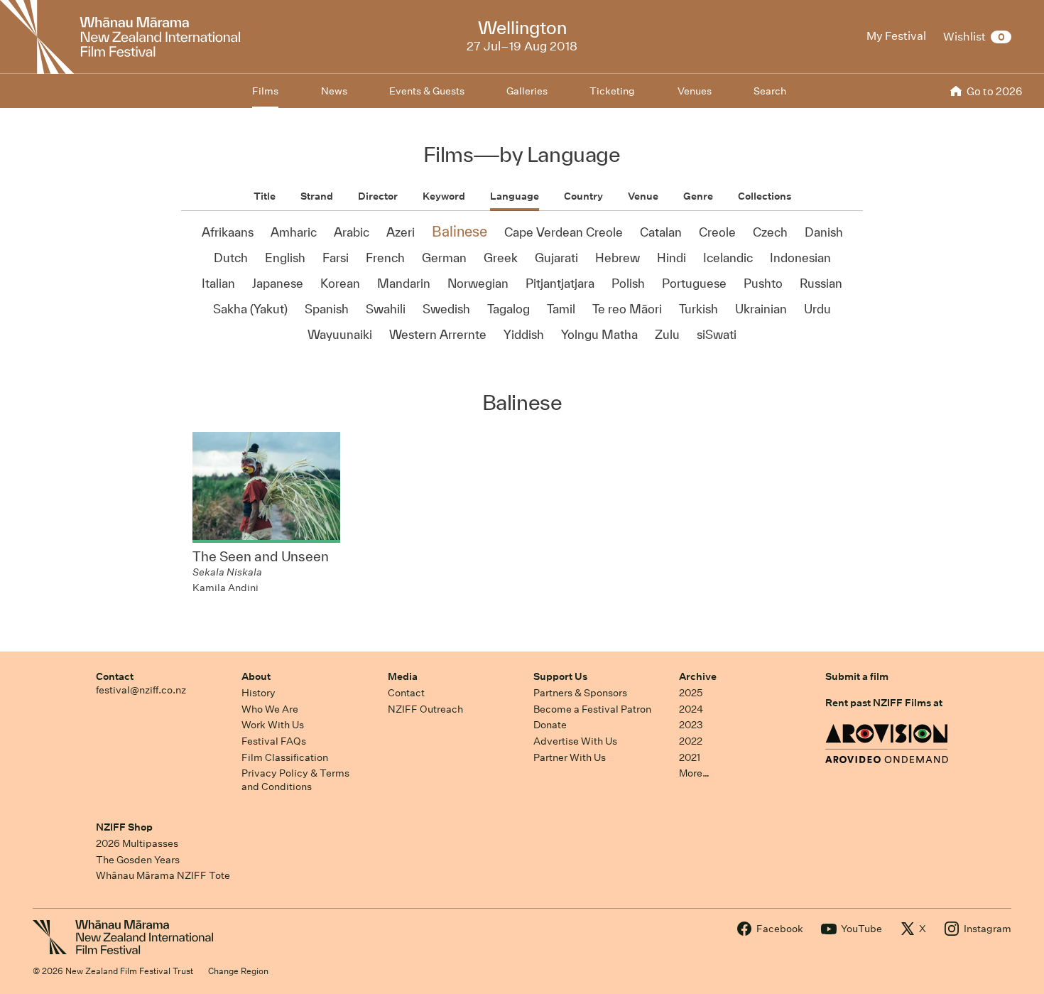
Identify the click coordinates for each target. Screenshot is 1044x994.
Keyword (444, 196)
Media (403, 676)
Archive (698, 676)
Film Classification (284, 757)
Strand (316, 196)
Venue (643, 196)
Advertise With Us (575, 741)
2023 (691, 724)
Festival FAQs (273, 741)
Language (514, 196)
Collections (764, 196)
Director (378, 196)
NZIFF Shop (124, 827)
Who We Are (269, 709)
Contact (115, 676)
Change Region (238, 971)
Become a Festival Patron (592, 709)
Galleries (527, 91)
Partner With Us (569, 757)
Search (770, 91)
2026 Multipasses (137, 843)
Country (583, 196)
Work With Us (272, 724)
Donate (550, 724)
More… (694, 773)
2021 (689, 757)
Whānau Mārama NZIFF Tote (163, 875)
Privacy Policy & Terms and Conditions (295, 780)
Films (265, 91)
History (258, 692)
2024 (691, 709)
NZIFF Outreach (425, 709)
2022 (690, 741)
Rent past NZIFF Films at (883, 702)
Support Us (560, 676)
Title (265, 196)
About (256, 676)
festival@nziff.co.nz (141, 690)
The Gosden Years (138, 859)
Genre (698, 196)
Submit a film (856, 676)
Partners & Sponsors (580, 692)
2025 (690, 692)
